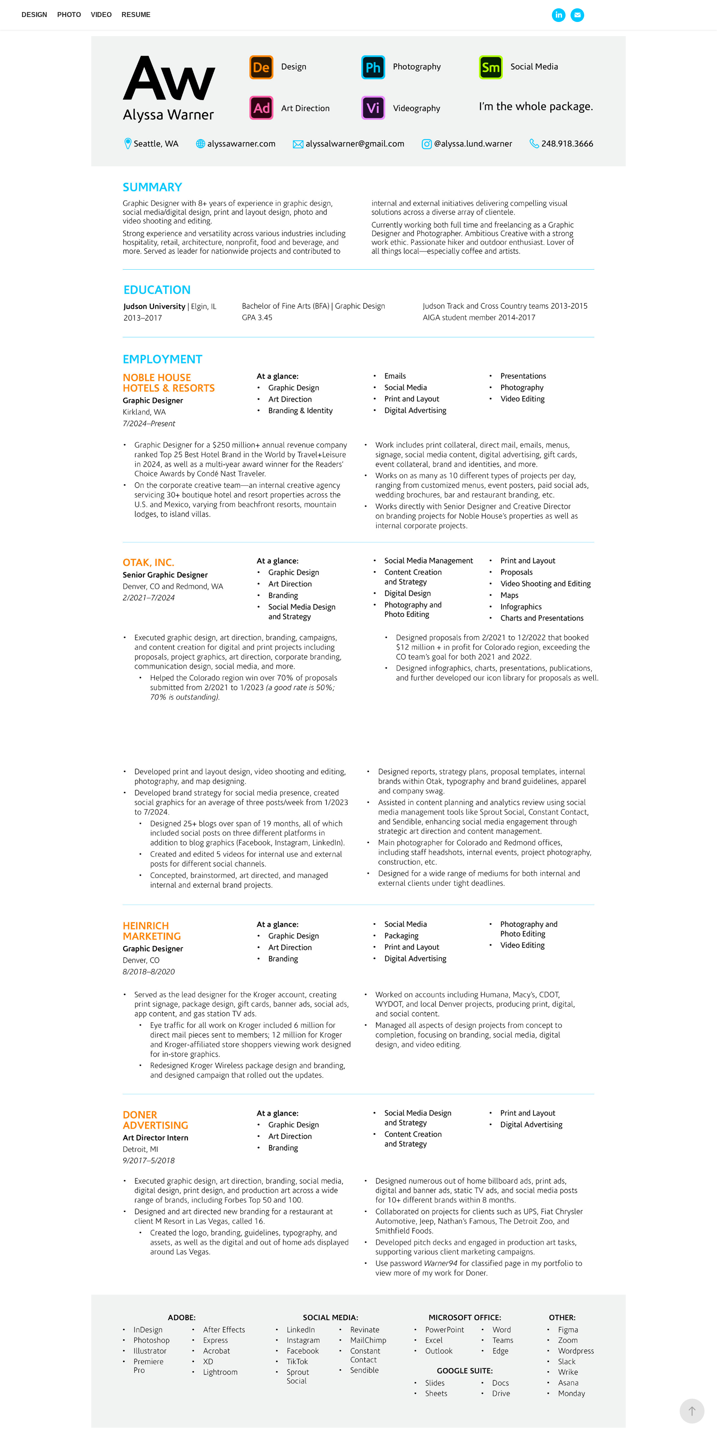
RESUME (136, 14)
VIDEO (101, 14)
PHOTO (69, 14)
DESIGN (34, 14)
